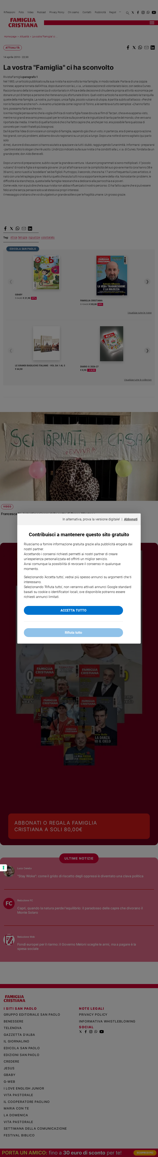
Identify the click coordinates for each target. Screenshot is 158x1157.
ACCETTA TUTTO (73, 610)
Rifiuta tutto (73, 633)
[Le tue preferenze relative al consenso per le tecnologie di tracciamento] (3, 867)
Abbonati (130, 519)
